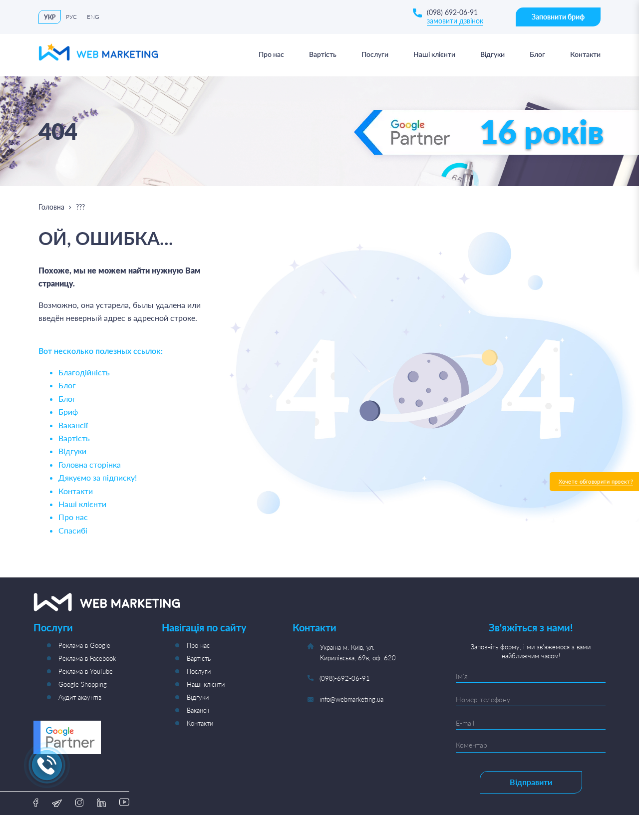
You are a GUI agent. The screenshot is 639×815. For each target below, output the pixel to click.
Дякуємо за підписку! (97, 477)
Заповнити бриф (558, 16)
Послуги (199, 671)
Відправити (531, 782)
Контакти (75, 491)
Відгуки (72, 451)
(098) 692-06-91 (452, 12)
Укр (49, 17)
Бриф (68, 411)
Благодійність (84, 372)
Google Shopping (82, 684)
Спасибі (72, 530)
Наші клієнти (82, 504)
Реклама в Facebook (87, 658)
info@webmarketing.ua (351, 699)
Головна (51, 207)
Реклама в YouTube (85, 671)
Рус (71, 16)
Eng (93, 16)
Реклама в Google (84, 645)
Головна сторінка (89, 464)
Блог (67, 385)
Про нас (73, 517)
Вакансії (73, 425)
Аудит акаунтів (79, 697)
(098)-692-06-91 (345, 678)
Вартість (74, 438)
